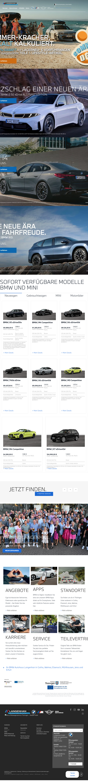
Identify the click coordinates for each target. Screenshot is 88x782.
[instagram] (75, 710)
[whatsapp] (83, 713)
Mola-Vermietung (9, 735)
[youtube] (78, 710)
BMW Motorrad (9, 734)
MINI (5, 732)
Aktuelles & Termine (42, 732)
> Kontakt (73, 764)
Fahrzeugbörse (8, 773)
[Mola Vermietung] (63, 8)
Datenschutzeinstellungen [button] (42, 771)
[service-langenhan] (44, 616)
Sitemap (19, 771)
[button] (44, 668)
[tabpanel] (44, 385)
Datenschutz (13, 771)
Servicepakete (24, 738)
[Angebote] (16, 568)
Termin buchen (25, 736)
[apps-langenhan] (44, 568)
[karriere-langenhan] (16, 616)
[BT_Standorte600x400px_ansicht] (71, 568)
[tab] (11, 295)
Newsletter (23, 728)
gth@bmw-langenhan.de (59, 755)
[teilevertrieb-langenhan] (71, 616)
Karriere (39, 728)
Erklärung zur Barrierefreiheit (29, 771)
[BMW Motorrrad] (51, 8)
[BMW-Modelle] (33, 8)
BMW (6, 728)
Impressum (7, 771)
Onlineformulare (41, 734)
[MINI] (44, 8)
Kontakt (38, 730)
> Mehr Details (8, 353)
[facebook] (71, 710)
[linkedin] (83, 710)
